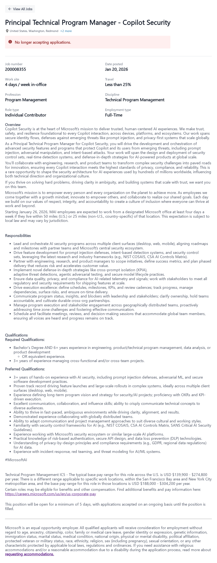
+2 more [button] (66, 31)
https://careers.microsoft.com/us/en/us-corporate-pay (50, 493)
